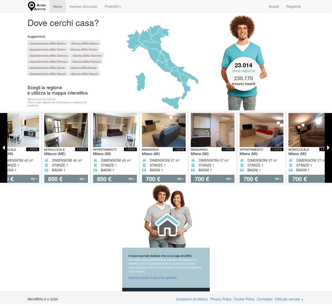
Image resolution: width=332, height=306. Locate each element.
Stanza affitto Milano (84, 43)
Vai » (34, 179)
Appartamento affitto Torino (47, 49)
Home (57, 6)
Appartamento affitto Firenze (48, 61)
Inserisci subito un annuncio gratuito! (153, 277)
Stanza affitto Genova (87, 55)
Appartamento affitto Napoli (48, 73)
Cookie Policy (244, 299)
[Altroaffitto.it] (36, 6)
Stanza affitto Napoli (84, 73)
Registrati (293, 6)
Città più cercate (288, 299)
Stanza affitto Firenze (86, 61)
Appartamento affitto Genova (48, 55)
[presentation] (3, 148)
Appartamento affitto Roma (47, 67)
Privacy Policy (220, 299)
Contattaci (264, 299)
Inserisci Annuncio (83, 6)
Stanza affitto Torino (84, 49)
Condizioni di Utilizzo (192, 299)
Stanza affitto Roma (83, 67)
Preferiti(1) (113, 6)
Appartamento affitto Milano (48, 43)
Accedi (274, 6)
